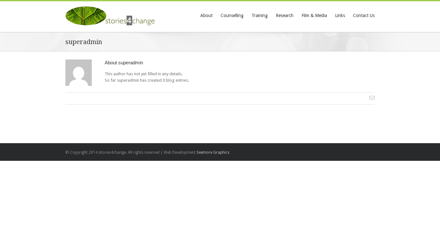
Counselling (232, 15)
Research (284, 15)
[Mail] (372, 97)
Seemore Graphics (212, 152)
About (206, 15)
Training (260, 15)
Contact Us (364, 15)
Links (340, 15)
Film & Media (314, 15)
